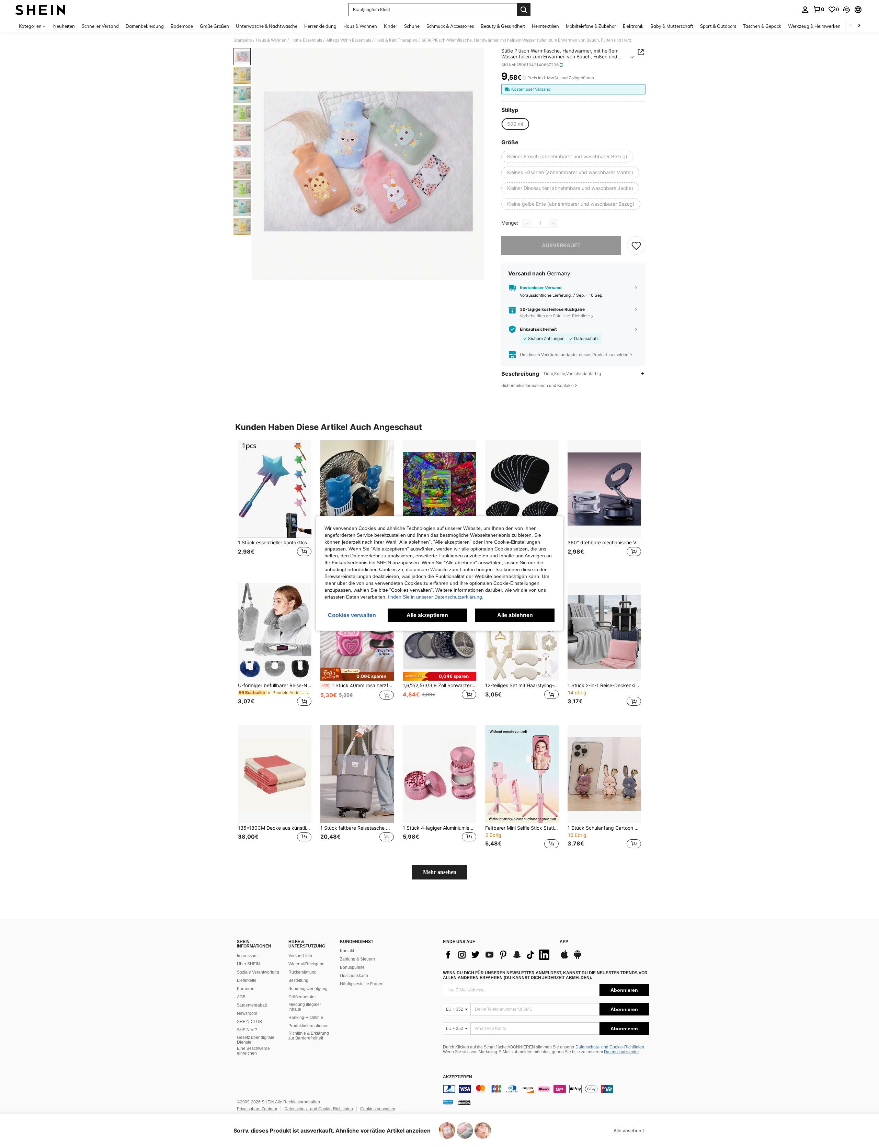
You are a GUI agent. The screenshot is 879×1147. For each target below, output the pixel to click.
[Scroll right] (859, 26)
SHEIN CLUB (249, 1021)
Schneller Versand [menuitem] (100, 26)
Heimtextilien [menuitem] (545, 26)
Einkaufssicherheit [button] (538, 329)
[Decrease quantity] (527, 223)
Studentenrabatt (252, 1005)
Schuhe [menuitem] (412, 26)
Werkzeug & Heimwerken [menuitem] (814, 26)
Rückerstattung (302, 972)
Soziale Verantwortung (258, 972)
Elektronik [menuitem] (633, 26)
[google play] (577, 957)
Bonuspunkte (352, 967)
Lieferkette (246, 980)
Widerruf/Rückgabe (306, 964)
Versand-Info (300, 955)
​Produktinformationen (308, 1025)
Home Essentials (306, 40)
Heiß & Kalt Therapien (396, 40)
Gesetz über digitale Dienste (255, 1040)
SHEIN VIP (247, 1029)
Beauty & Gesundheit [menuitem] (503, 26)
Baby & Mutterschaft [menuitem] (671, 26)
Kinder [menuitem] (390, 26)
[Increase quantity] (553, 223)
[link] (818, 9)
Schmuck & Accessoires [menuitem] (450, 26)
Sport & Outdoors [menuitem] (718, 26)
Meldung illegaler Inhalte (304, 1007)
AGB (241, 997)
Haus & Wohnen (271, 40)
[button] (846, 9)
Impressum (247, 955)
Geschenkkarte (354, 975)
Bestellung (298, 980)
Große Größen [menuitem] (214, 26)
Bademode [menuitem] (182, 26)
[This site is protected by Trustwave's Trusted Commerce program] (448, 1102)
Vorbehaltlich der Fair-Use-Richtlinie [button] (555, 315)
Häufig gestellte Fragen (362, 983)
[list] (498, 955)
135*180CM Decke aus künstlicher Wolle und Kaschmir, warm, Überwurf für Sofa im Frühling (274, 828)
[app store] (564, 957)
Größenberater (302, 997)
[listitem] (274, 506)
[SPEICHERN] (636, 245)
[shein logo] (40, 9)
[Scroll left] (850, 26)
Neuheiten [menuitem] (64, 26)
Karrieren (245, 988)
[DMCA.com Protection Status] (464, 1102)
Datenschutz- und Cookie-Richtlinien (609, 1047)
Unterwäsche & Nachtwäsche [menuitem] (266, 26)
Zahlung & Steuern (357, 959)
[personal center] (805, 9)
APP (564, 942)
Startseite (242, 40)
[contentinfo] (546, 1089)
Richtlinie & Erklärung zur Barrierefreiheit (308, 1036)
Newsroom (247, 1013)
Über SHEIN (248, 964)
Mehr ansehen (439, 872)
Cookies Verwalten (377, 1108)
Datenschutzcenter (621, 1051)
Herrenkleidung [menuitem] (320, 26)
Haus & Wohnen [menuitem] (360, 26)
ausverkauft (561, 245)
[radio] (515, 124)
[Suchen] (523, 9)
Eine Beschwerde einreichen (253, 1051)
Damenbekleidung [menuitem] (145, 26)
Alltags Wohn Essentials (348, 40)
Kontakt (347, 951)
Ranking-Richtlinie (305, 1017)
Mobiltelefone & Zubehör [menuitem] (591, 26)
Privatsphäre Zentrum (257, 1108)
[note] (357, 674)
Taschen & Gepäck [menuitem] (762, 26)
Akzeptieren (457, 1077)
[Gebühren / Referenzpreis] (524, 78)
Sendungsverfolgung (308, 988)
